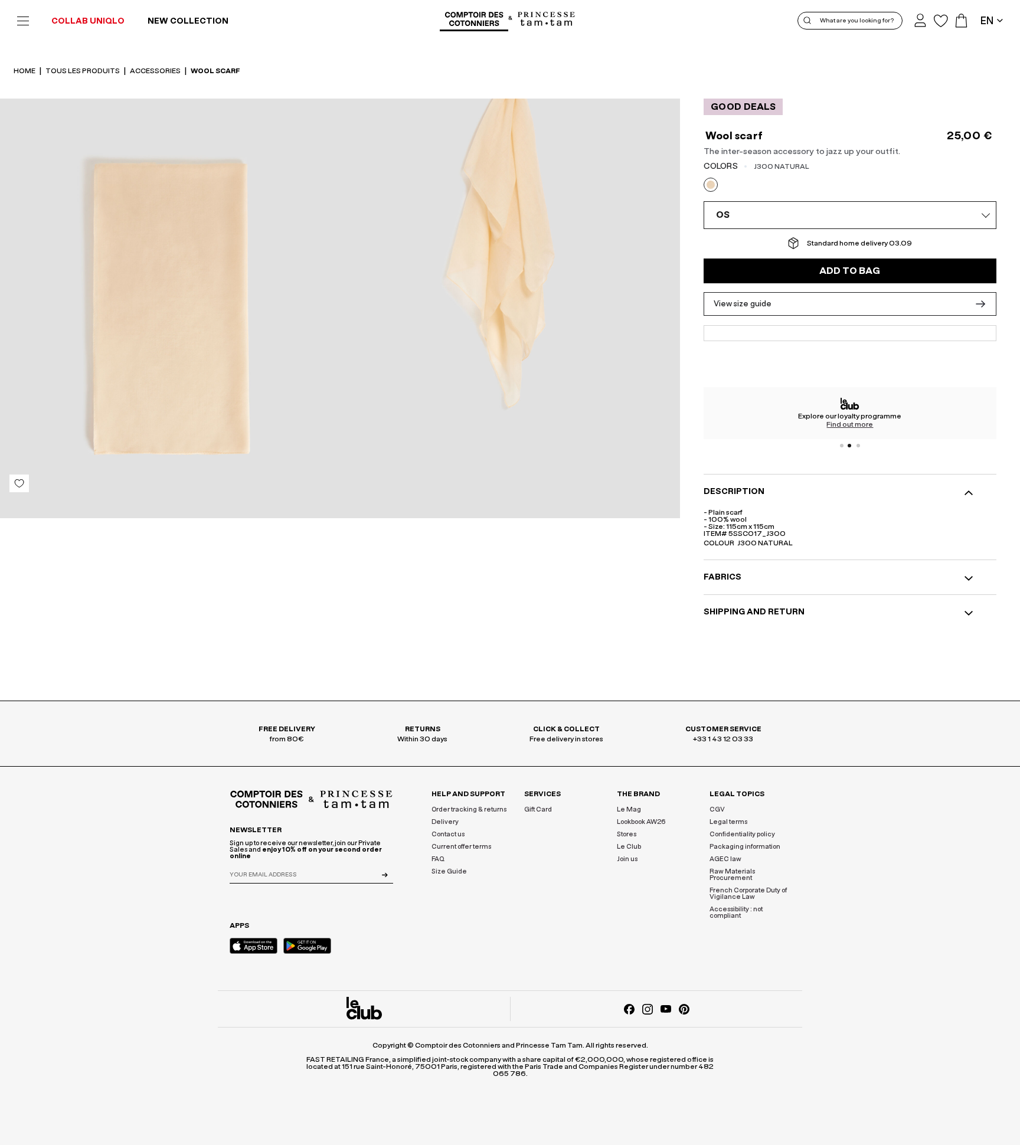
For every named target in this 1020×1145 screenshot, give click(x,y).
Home (25, 70)
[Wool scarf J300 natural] (170, 308)
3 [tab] (858, 445)
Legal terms (728, 822)
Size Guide (449, 871)
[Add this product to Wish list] (19, 483)
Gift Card (538, 809)
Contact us (448, 834)
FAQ (437, 859)
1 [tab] (842, 445)
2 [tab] (850, 445)
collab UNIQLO (88, 21)
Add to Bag (849, 271)
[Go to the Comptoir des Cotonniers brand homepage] (474, 21)
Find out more (849, 424)
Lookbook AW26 (641, 822)
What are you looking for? (857, 21)
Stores (626, 834)
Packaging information (745, 846)
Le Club (629, 846)
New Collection (188, 21)
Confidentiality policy (742, 834)
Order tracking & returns (468, 809)
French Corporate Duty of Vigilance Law (748, 893)
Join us (627, 859)
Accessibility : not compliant (736, 912)
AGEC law (725, 859)
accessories (156, 70)
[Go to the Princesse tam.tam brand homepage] (546, 20)
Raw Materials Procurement (732, 874)
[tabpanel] (850, 413)
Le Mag (629, 809)
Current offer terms (461, 846)
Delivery (445, 822)
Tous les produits (83, 70)
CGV (717, 809)
